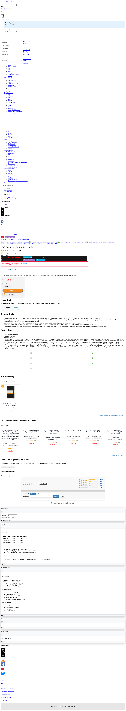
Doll (9, 97)
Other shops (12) (10, 269)
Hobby (9, 105)
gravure (10, 76)
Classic (9, 82)
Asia (9, 91)
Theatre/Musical (12, 86)
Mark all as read (5, 19)
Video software (27, 59)
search (3, 6)
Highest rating (41, 493)
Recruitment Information (7, 691)
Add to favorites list (9, 294)
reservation (5, 48)
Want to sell (5, 54)
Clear (62, 496)
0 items (100, 487)
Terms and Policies (6, 697)
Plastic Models (11, 108)
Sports (9, 71)
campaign (4, 42)
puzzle (9, 99)
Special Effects (12, 66)
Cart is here (26, 45)
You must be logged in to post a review (11, 476)
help (2, 683)
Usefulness (51, 493)
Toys (9, 94)
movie (24, 62)
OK (2, 627)
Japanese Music (12, 79)
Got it (2, 564)
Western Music (12, 80)
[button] (63, 17)
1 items (100, 485)
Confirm (8, 520)
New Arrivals (5, 45)
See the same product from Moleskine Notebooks (112, 415)
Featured (4, 51)
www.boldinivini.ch (7, 1)
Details (25, 263)
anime (24, 60)
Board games (11, 102)
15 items (101, 479)
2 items (100, 483)
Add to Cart (14, 290)
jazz (9, 88)
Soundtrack (11, 85)
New (17, 257)
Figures (10, 107)
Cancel (3, 520)
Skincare (4, 60)
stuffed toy (10, 96)
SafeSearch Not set (6, 8)
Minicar (10, 100)
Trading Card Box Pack (14, 110)
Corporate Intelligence (7, 688)
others (9, 68)
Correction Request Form (8, 467)
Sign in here (26, 41)
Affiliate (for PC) (5, 700)
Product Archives (5, 694)
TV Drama (26, 63)
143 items (43, 484)
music (9, 65)
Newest (33, 493)
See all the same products (118, 455)
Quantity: (4, 515)
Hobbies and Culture (13, 74)
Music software (8, 77)
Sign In (3, 9)
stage (9, 69)
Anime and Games (13, 83)
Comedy (10, 73)
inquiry (3, 686)
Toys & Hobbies (8, 93)
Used (24, 260)
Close (2, 615)
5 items (100, 481)
